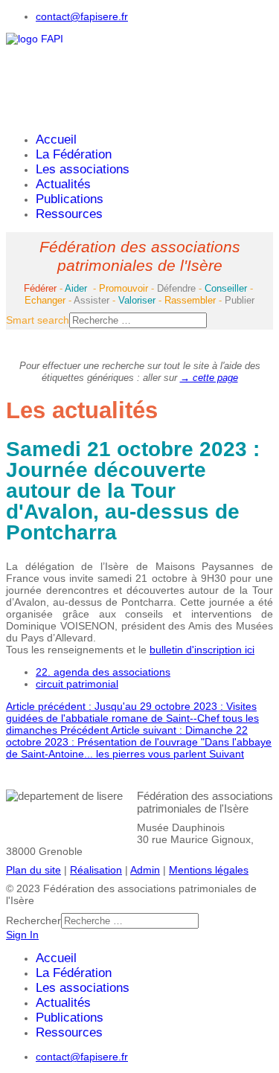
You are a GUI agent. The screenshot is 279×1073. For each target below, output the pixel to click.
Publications (69, 199)
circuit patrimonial (77, 684)
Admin (145, 870)
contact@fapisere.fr (82, 16)
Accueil (56, 139)
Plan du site (33, 870)
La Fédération (74, 154)
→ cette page (209, 377)
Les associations (82, 169)
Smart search (37, 320)
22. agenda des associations (103, 672)
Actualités (63, 184)
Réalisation (96, 870)
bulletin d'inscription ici (202, 650)
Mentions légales (208, 870)
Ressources (69, 214)
